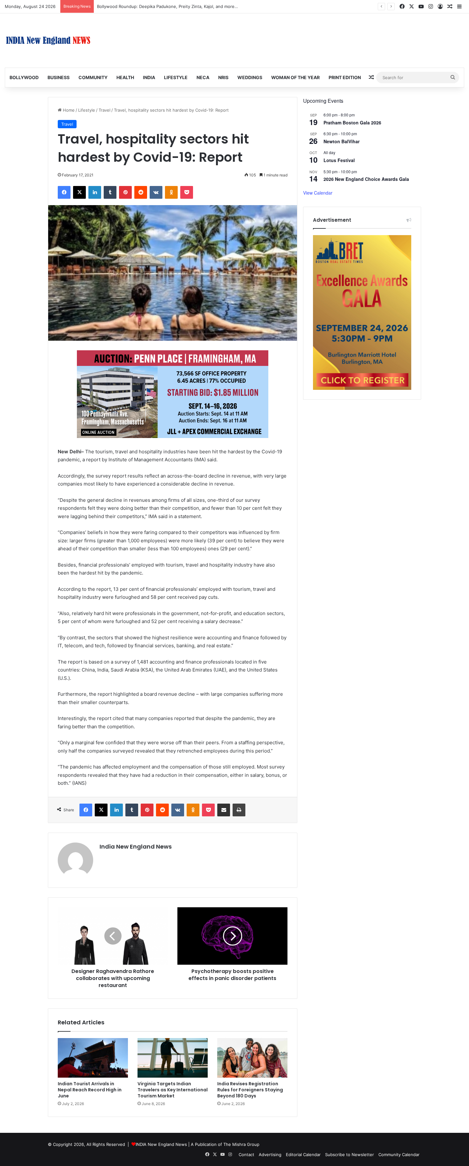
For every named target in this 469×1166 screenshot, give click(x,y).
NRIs (223, 77)
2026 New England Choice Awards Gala (366, 179)
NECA (203, 77)
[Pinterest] (125, 192)
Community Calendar (399, 1154)
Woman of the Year (295, 77)
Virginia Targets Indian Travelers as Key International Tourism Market (173, 1090)
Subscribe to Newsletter (349, 1154)
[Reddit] (140, 192)
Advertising (270, 1154)
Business (59, 77)
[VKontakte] (156, 192)
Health (125, 77)
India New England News (136, 846)
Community (93, 77)
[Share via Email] (223, 810)
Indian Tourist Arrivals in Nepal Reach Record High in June (90, 1090)
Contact (246, 1154)
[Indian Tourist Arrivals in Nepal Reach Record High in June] (93, 1058)
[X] (79, 192)
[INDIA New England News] (48, 40)
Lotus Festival (339, 160)
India (149, 77)
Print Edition (345, 77)
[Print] (239, 810)
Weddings (249, 77)
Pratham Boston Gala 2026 (352, 122)
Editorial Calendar (303, 1154)
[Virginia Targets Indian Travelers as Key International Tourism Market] (173, 1058)
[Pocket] (186, 192)
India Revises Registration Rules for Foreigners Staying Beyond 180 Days (250, 1090)
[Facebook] (64, 192)
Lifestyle (176, 77)
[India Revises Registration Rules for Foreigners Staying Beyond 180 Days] (252, 1058)
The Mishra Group (241, 1144)
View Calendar (317, 192)
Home (68, 110)
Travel (104, 110)
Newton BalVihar (342, 141)
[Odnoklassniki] (171, 192)
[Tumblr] (110, 192)
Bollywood (24, 77)
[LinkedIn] (94, 192)
